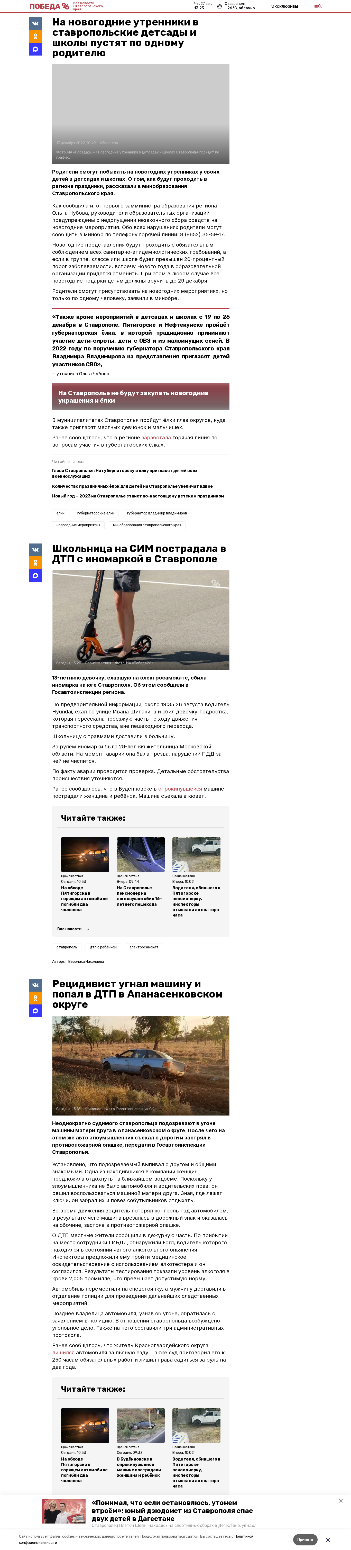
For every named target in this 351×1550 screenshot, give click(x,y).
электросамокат (144, 947)
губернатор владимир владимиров (157, 513)
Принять (305, 1539)
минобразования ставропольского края (147, 525)
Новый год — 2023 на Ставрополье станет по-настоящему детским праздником (138, 496)
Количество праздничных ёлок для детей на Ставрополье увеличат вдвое (132, 486)
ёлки (60, 513)
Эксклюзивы (284, 6)
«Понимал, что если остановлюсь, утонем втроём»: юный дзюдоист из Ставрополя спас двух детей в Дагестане (172, 1511)
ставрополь (67, 947)
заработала (156, 437)
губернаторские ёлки (95, 513)
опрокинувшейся (181, 789)
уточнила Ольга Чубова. (83, 374)
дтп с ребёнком (103, 947)
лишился (63, 1352)
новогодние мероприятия (78, 525)
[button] (64, 1511)
